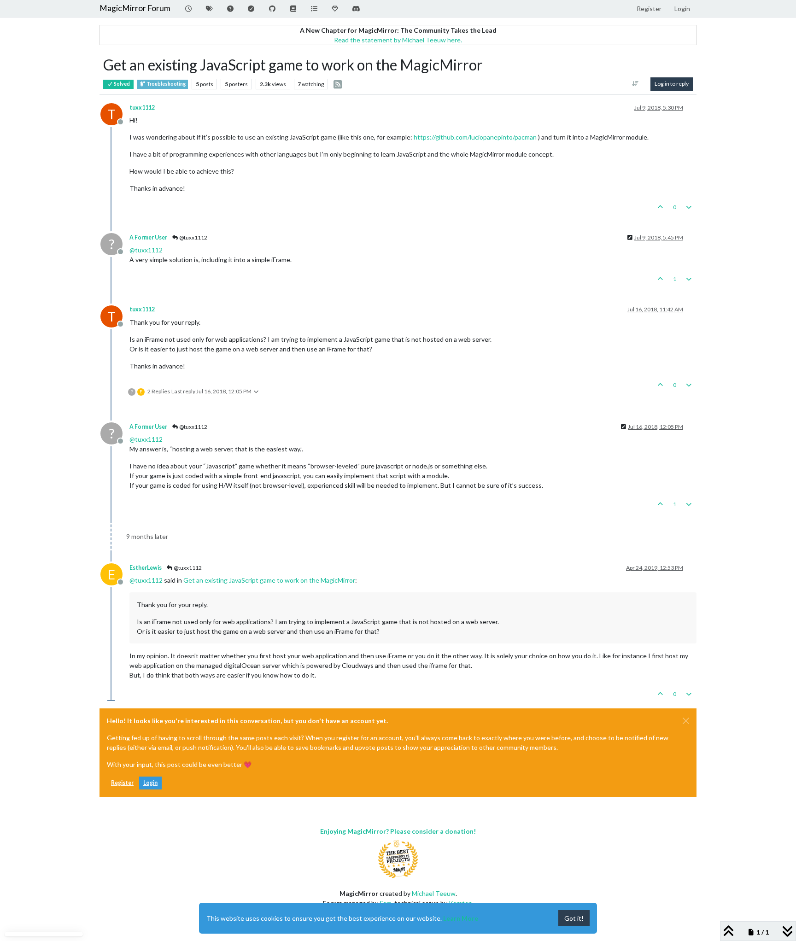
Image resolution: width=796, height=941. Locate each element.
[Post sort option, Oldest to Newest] (635, 83)
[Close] (685, 720)
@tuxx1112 (192, 237)
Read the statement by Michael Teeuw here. (398, 40)
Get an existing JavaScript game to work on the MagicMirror (269, 580)
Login (150, 782)
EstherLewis (145, 567)
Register (122, 782)
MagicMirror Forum (135, 8)
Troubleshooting (166, 84)
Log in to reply (672, 83)
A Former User (148, 237)
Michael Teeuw (434, 893)
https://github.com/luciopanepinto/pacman (475, 137)
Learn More (460, 918)
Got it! (574, 918)
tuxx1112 (142, 107)
